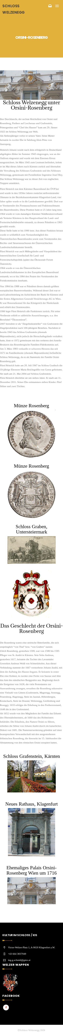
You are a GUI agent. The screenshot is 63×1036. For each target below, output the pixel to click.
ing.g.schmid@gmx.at (19, 960)
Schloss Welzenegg (13, 9)
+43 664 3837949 (17, 954)
